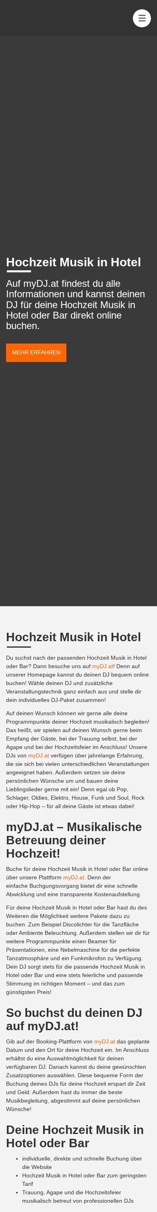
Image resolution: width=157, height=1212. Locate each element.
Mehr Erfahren (36, 352)
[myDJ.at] (35, 18)
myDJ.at (102, 666)
